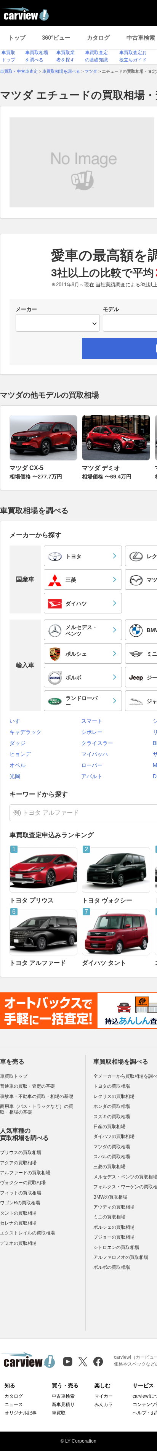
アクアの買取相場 (18, 1162)
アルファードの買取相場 (25, 1172)
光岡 (15, 776)
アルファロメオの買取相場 (120, 1257)
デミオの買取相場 (18, 1243)
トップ (17, 37)
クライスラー (97, 743)
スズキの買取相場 (111, 1116)
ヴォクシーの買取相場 (23, 1182)
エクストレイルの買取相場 (27, 1233)
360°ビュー (56, 37)
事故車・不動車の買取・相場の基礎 (36, 1096)
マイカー (104, 1396)
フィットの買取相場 (20, 1193)
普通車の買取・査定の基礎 (27, 1086)
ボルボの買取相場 (111, 1267)
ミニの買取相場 (109, 1217)
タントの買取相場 (18, 1213)
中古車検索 (63, 1396)
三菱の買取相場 (109, 1166)
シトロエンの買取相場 (116, 1247)
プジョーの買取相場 (114, 1237)
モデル (111, 309)
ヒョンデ (20, 754)
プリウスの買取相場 (20, 1152)
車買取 (59, 1413)
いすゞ (18, 721)
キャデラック (26, 732)
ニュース (14, 1404)
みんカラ (104, 1404)
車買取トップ (13, 1076)
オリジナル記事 (21, 1413)
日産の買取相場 (109, 1126)
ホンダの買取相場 (111, 1106)
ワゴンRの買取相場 (20, 1202)
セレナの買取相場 (18, 1223)
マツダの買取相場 (111, 1146)
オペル (18, 765)
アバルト (92, 776)
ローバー (92, 765)
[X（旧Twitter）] (83, 1361)
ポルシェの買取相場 (114, 1227)
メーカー (26, 309)
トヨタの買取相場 (111, 1086)
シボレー (92, 732)
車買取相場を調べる (120, 1061)
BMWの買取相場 (110, 1197)
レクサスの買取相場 (114, 1096)
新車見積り (63, 1404)
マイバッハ (94, 754)
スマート (92, 721)
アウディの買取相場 (114, 1207)
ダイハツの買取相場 (114, 1136)
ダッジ (18, 743)
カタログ (98, 37)
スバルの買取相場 (111, 1156)
